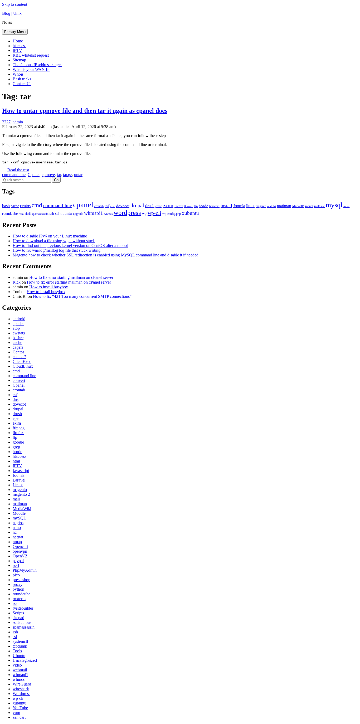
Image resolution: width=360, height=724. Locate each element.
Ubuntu (19, 655)
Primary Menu (15, 32)
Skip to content (14, 4)
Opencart (20, 546)
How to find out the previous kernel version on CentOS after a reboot (70, 245)
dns (15, 399)
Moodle (19, 513)
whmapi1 (93, 213)
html (16, 461)
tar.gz (67, 174)
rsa (15, 603)
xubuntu (190, 213)
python (18, 589)
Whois (18, 74)
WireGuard (22, 684)
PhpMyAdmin (25, 570)
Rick (17, 282)
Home (18, 41)
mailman (284, 206)
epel (16, 418)
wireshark (21, 689)
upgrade (78, 214)
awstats (19, 333)
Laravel (19, 480)
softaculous (22, 622)
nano (17, 527)
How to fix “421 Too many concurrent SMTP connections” (82, 296)
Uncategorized (25, 660)
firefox (178, 206)
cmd (37, 205)
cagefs (18, 347)
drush (149, 205)
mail (16, 499)
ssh (52, 214)
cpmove (48, 174)
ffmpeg (19, 428)
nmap (346, 206)
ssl (57, 213)
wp (144, 214)
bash (6, 205)
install (226, 205)
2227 (6, 122)
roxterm (19, 598)
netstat (18, 537)
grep (16, 447)
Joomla (239, 205)
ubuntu (66, 213)
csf (107, 205)
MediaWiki (22, 508)
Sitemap (19, 60)
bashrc (18, 338)
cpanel (83, 204)
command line (14, 174)
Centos (18, 352)
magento (261, 206)
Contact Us (22, 83)
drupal (137, 205)
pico (16, 575)
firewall (188, 206)
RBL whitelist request (31, 55)
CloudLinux (23, 366)
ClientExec (22, 361)
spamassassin (40, 214)
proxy (17, 584)
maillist (271, 206)
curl (112, 206)
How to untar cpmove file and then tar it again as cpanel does (84, 110)
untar (78, 174)
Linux (18, 485)
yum (16, 712)
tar (59, 174)
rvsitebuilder (23, 608)
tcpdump (20, 646)
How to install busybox (48, 287)
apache (18, 323)
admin (18, 122)
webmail (20, 670)
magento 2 (21, 494)
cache (15, 206)
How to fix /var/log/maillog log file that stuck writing (56, 250)
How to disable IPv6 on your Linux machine (50, 236)
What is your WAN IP (31, 69)
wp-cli (154, 213)
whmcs (108, 213)
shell (28, 214)
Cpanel (34, 174)
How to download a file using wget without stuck (54, 241)
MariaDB (298, 206)
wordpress (127, 212)
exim (168, 205)
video (17, 665)
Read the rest (18, 170)
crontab (99, 206)
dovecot (122, 206)
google (18, 442)
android (19, 319)
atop (16, 328)
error (158, 206)
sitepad (18, 617)
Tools (17, 651)
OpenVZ (20, 556)
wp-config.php (171, 214)
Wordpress (21, 693)
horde (203, 206)
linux (250, 205)
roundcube (10, 214)
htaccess (19, 45)
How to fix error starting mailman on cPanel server (71, 277)
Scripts (18, 613)
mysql (334, 205)
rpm (21, 213)
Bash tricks (22, 79)
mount (309, 206)
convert (19, 380)
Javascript (21, 470)
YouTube (20, 708)
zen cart (19, 717)
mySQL (19, 518)
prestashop (21, 579)
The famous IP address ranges (37, 64)
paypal (18, 560)
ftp (196, 206)
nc (15, 532)
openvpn (20, 551)
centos (25, 205)
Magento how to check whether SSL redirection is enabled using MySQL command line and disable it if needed (105, 255)
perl (16, 565)
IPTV (17, 50)
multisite (319, 206)
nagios (18, 523)
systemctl (20, 641)
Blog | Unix (12, 13)
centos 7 (19, 356)
